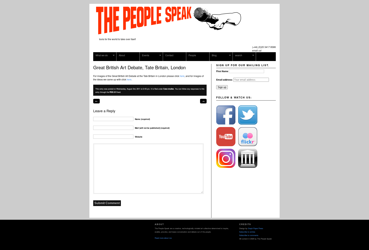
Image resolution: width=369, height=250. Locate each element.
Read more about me (163, 238)
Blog (213, 55)
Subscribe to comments (248, 235)
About (122, 55)
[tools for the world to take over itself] (168, 32)
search (237, 55)
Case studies (168, 88)
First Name (222, 71)
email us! (257, 50)
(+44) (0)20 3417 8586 (264, 47)
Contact (169, 55)
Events (144, 55)
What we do (100, 55)
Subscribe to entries (247, 231)
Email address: (224, 79)
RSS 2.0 (113, 92)
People (192, 55)
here (182, 76)
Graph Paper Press (255, 228)
